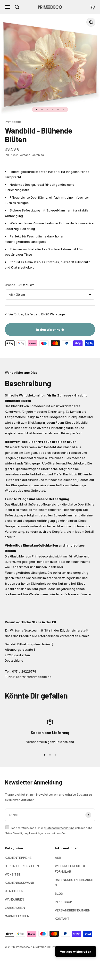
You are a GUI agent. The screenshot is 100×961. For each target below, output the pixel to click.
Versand (25, 154)
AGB (58, 857)
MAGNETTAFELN (17, 916)
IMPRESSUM (63, 902)
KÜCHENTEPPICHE (18, 857)
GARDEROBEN (15, 907)
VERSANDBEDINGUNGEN (72, 910)
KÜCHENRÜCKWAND (19, 882)
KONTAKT (62, 918)
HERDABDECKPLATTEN (22, 866)
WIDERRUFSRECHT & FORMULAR (70, 868)
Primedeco (13, 121)
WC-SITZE (12, 874)
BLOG (59, 893)
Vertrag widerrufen (75, 951)
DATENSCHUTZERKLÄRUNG (74, 882)
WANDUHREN (14, 899)
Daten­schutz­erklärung (60, 827)
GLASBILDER (14, 891)
